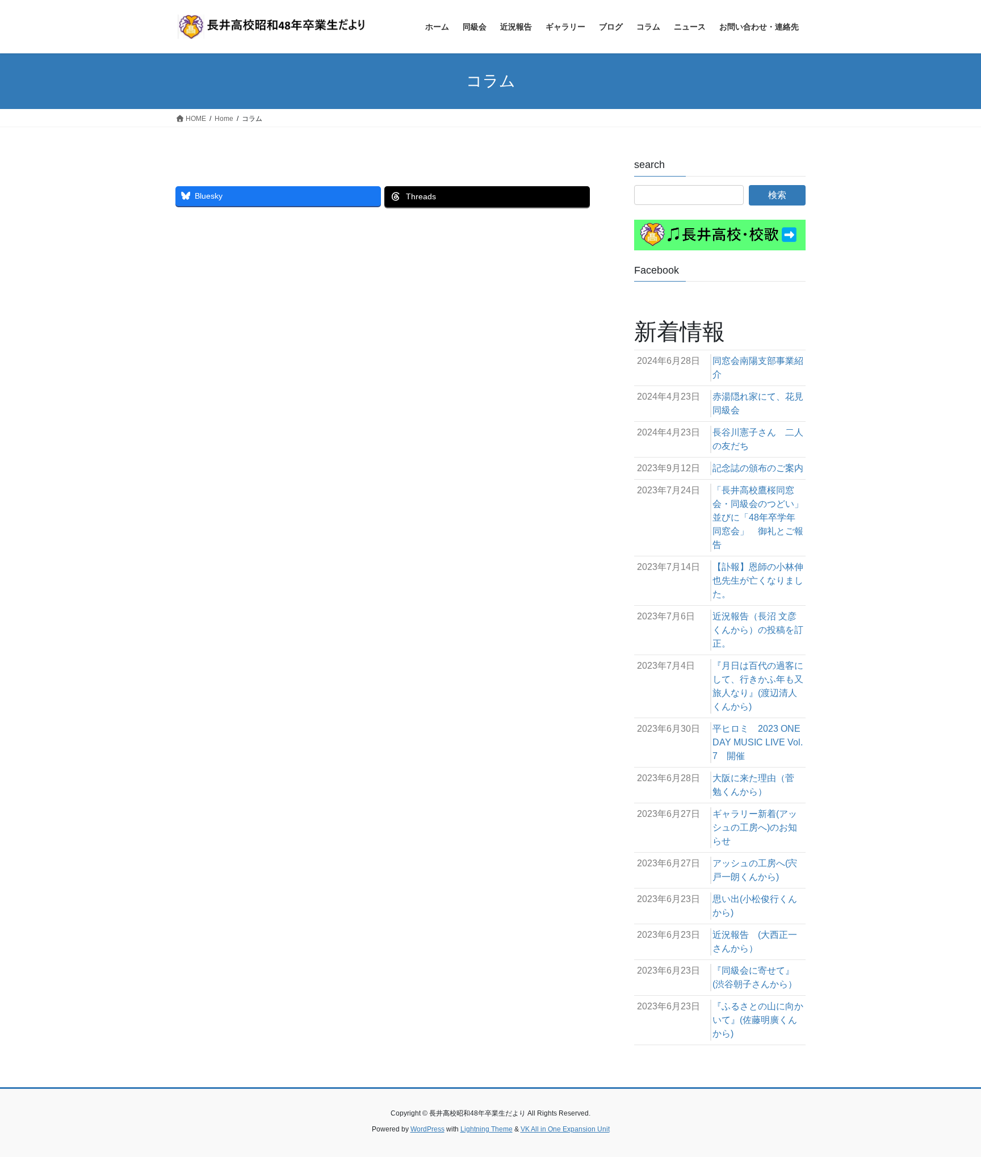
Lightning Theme (486, 1129)
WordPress (427, 1129)
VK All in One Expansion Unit (565, 1129)
